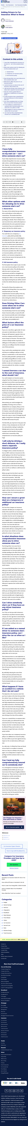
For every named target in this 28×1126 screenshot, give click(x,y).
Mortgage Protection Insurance (7, 1015)
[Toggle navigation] (25, 1)
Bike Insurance (4, 1026)
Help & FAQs (3, 1056)
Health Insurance (4, 1036)
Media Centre (4, 1058)
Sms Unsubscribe (4, 1066)
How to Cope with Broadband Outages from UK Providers (17, 851)
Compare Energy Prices (5, 969)
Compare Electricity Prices (6, 973)
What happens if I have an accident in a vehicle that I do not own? (14, 110)
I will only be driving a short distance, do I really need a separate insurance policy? (14, 89)
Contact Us (3, 944)
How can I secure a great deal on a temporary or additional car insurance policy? (13, 93)
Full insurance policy (12, 75)
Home (2, 5)
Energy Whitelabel (4, 1073)
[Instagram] (17, 1090)
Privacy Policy (4, 946)
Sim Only (3, 1043)
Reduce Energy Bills (5, 981)
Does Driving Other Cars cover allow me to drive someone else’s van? (14, 79)
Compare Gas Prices (5, 971)
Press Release (7, 917)
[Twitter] (10, 1090)
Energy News (3, 977)
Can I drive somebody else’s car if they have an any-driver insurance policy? (13, 102)
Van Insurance (4, 1022)
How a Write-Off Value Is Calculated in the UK (13, 882)
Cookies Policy (4, 950)
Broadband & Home (5, 992)
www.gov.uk (6, 837)
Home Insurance (4, 1024)
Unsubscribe (3, 958)
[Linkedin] (21, 1090)
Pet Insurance (4, 1032)
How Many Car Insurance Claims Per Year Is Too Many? (13, 878)
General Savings (7, 905)
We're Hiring (3, 1060)
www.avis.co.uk (7, 835)
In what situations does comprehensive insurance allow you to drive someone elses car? (13, 98)
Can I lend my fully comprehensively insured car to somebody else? (13, 113)
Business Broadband (5, 1000)
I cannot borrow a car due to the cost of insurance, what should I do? (14, 85)
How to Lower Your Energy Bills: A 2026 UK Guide (14, 885)
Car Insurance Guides (21, 5)
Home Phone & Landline (6, 998)
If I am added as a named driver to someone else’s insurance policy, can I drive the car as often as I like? (14, 106)
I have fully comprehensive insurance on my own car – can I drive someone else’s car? (14, 64)
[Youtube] (14, 1090)
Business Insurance (5, 1030)
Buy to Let (3, 1011)
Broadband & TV (4, 994)
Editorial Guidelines (5, 952)
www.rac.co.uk (6, 839)
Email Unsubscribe (5, 1064)
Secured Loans (4, 1013)
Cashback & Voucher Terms (6, 1049)
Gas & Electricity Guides (6, 975)
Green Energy (4, 979)
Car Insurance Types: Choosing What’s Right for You (12, 846)
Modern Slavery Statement (7, 956)
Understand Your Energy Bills (7, 985)
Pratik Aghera (8, 27)
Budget (5, 902)
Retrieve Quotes (14, 868)
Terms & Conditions (5, 948)
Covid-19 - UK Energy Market (7, 987)
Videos (5, 920)
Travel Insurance (8, 933)
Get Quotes (14, 865)
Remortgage (3, 1005)
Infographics (7, 910)
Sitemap (2, 1062)
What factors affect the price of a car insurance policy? (13, 82)
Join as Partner (4, 1071)
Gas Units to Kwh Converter (6, 983)
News (5, 928)
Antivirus (6, 907)
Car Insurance (10, 5)
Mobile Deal (3, 1045)
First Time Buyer (4, 1007)
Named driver (10, 71)
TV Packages (3, 996)
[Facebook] (6, 1090)
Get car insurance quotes (12, 827)
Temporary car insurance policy (14, 73)
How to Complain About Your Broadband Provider (12, 889)
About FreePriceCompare (6, 1054)
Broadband (6, 912)
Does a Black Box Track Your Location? (11, 893)
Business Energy (8, 930)
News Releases (7, 915)
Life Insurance (4, 1034)
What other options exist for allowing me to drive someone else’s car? (14, 68)
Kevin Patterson (9, 21)
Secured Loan (7, 925)
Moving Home (4, 1009)
